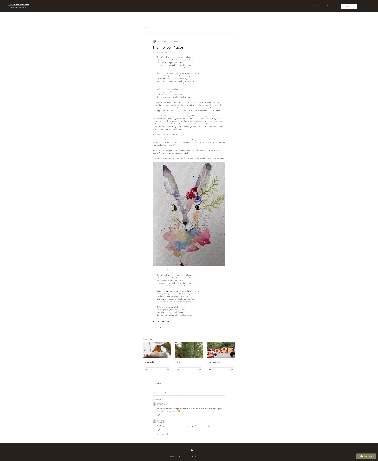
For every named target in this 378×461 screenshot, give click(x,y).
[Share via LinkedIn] (163, 322)
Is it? (179, 362)
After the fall (150, 362)
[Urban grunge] (221, 350)
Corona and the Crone (18, 4)
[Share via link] (168, 322)
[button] (233, 27)
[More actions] (224, 41)
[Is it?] (189, 350)
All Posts (145, 28)
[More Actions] (224, 404)
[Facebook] (186, 450)
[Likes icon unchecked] (158, 415)
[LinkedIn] (192, 450)
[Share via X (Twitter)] (158, 322)
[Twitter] (189, 450)
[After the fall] (157, 350)
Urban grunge (214, 362)
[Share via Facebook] (153, 322)
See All (233, 339)
